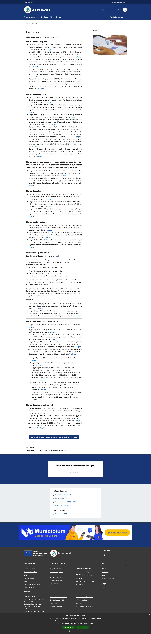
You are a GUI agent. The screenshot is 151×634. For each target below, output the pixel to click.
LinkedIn (63, 451)
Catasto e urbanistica (56, 581)
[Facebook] (109, 9)
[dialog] (75, 623)
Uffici (25, 575)
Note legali (79, 603)
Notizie (104, 569)
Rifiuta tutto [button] (82, 627)
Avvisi (103, 575)
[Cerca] (125, 10)
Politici (26, 581)
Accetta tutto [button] (68, 627)
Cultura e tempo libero (56, 572)
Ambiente (79, 578)
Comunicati (105, 572)
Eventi (104, 587)
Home (28, 24)
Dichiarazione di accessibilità (84, 606)
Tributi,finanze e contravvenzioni (85, 575)
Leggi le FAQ (53, 603)
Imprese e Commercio (56, 577)
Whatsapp (47, 451)
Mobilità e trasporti (55, 584)
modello (57, 256)
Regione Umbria (29, 2)
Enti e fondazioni (29, 578)
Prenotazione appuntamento (58, 597)
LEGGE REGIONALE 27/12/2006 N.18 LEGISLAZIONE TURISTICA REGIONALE (54, 437)
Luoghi (104, 584)
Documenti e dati (29, 588)
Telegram (55, 451)
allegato (49, 49)
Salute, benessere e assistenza (85, 581)
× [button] (149, 615)
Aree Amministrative (30, 572)
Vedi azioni (96, 30)
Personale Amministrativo (32, 584)
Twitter (39, 451)
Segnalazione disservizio (57, 600)
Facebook (31, 451)
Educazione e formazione (83, 569)
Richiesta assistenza (56, 606)
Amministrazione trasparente (84, 597)
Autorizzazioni (80, 584)
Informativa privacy (81, 600)
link (42, 89)
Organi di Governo (29, 569)
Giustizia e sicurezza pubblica (84, 572)
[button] (75, 631)
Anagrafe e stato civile (56, 569)
